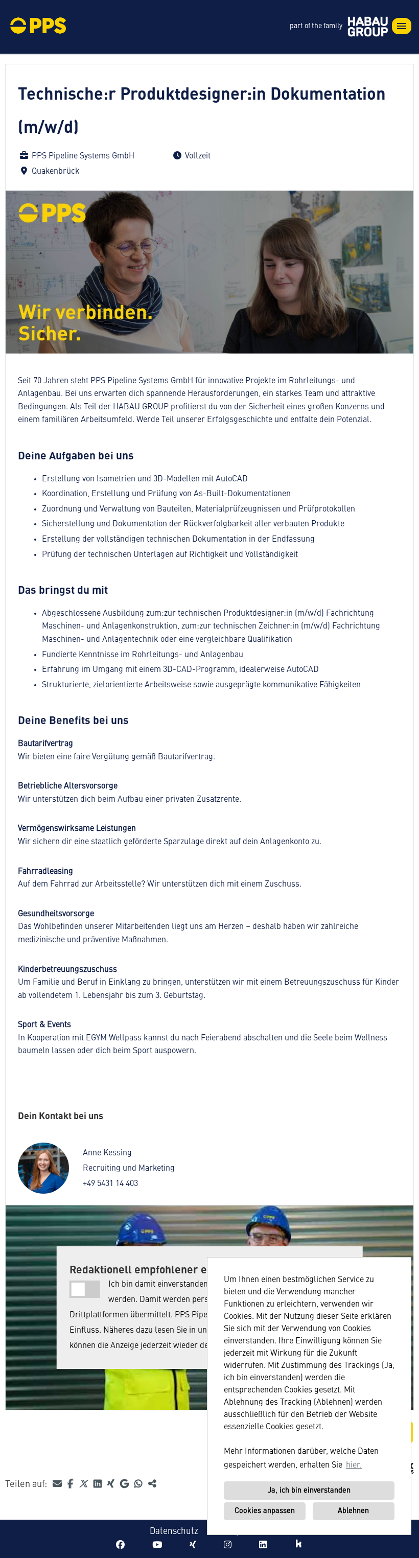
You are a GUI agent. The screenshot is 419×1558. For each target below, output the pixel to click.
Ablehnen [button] (353, 1511)
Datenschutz (174, 1531)
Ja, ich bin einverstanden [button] (309, 1490)
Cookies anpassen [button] (265, 1511)
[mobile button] (401, 26)
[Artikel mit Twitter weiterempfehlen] (84, 1484)
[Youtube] (157, 1545)
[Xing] (193, 1545)
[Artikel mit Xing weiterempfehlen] (112, 1484)
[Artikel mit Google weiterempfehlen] (125, 1484)
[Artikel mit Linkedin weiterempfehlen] (99, 1484)
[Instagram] (227, 1545)
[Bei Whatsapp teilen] (139, 1484)
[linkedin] (263, 1545)
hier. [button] (354, 1465)
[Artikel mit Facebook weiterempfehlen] (71, 1484)
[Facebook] (120, 1545)
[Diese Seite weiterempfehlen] (58, 1484)
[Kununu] (298, 1545)
